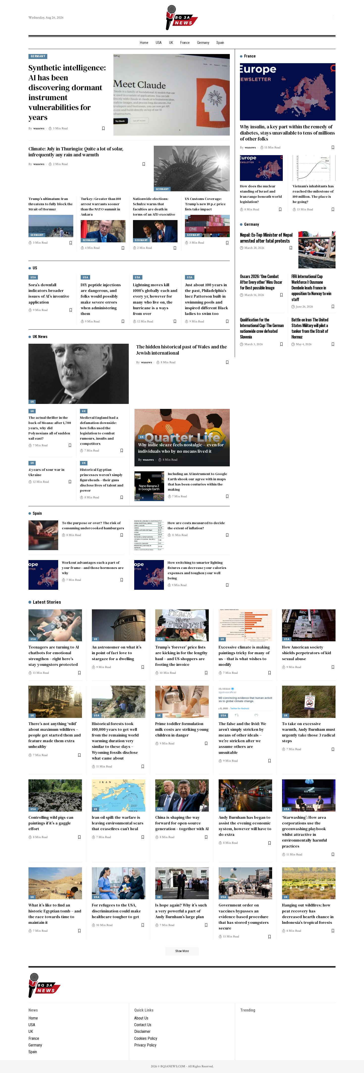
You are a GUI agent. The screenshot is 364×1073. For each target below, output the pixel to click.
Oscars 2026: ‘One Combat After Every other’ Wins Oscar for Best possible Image (261, 281)
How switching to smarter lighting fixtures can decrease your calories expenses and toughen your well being (197, 570)
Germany (38, 56)
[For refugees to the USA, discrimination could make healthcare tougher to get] (118, 883)
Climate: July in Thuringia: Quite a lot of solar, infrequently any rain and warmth (75, 151)
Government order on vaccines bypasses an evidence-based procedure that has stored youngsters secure (244, 916)
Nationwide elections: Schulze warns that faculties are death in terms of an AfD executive (154, 206)
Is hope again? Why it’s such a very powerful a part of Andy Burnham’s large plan (181, 910)
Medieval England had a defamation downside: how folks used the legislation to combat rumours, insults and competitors (99, 430)
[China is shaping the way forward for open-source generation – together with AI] (182, 795)
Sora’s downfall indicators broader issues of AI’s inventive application (48, 293)
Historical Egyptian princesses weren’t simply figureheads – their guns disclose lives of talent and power (101, 480)
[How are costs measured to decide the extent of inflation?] (149, 535)
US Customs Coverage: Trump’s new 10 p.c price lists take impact (205, 204)
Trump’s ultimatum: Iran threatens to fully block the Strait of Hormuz (50, 204)
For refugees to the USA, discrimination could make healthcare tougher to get (116, 910)
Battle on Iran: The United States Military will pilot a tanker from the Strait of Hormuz (309, 328)
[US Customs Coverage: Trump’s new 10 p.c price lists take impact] (207, 226)
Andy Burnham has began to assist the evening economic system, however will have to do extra (245, 826)
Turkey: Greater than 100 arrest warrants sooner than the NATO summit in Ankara (101, 206)
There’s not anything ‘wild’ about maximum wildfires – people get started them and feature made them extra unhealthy (54, 735)
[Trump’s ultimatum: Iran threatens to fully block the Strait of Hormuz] (50, 226)
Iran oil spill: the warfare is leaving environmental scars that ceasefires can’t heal (117, 823)
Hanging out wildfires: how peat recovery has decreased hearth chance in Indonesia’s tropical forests (308, 913)
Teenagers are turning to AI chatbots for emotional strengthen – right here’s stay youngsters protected (53, 655)
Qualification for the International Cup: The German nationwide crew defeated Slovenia (262, 328)
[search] (327, 17)
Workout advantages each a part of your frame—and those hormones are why (93, 567)
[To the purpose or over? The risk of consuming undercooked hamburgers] (43, 535)
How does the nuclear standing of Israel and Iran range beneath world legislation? (261, 193)
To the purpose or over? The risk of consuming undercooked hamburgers (93, 525)
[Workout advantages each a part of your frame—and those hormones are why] (43, 575)
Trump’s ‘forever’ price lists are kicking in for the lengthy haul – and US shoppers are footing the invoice (181, 655)
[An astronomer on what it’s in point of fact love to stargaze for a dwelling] (118, 625)
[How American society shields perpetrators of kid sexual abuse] (309, 625)
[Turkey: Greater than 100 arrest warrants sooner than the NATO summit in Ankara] (103, 231)
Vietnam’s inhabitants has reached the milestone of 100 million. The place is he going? (313, 193)
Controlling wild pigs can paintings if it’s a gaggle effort (50, 823)
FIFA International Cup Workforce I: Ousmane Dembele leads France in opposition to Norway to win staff (311, 287)
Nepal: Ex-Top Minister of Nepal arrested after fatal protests (266, 237)
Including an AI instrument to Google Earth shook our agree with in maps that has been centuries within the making (197, 481)
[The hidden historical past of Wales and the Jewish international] (78, 374)
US (35, 268)
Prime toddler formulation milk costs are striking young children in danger (181, 729)
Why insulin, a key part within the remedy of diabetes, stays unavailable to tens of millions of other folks (287, 132)
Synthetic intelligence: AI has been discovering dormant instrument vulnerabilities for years (67, 92)
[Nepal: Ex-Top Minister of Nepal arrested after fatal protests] (317, 249)
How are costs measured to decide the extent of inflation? (196, 525)
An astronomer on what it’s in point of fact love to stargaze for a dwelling (116, 652)
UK (32, 401)
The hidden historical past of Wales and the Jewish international (181, 349)
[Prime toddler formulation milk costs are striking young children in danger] (182, 702)
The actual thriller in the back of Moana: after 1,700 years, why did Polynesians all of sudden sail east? (49, 428)
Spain (37, 513)
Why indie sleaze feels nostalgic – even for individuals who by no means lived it (181, 448)
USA (33, 277)
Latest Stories (47, 602)
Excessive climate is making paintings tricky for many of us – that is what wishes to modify (244, 655)
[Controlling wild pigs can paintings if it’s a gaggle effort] (55, 795)
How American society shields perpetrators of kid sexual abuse (306, 652)
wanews (38, 128)
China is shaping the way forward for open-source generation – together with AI (182, 823)
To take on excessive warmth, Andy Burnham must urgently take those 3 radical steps (308, 732)
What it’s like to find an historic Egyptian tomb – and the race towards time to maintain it (54, 913)
